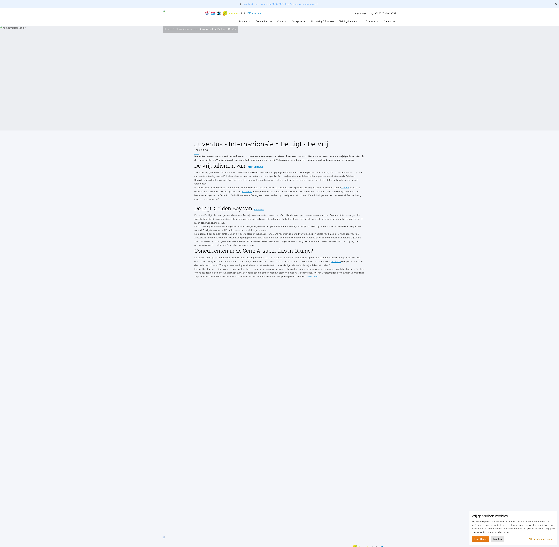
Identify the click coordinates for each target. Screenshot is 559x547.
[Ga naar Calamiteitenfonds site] (219, 13)
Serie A (345, 187)
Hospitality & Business (322, 21)
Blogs (179, 29)
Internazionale (255, 166)
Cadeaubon (390, 21)
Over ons (370, 21)
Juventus (259, 209)
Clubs (280, 21)
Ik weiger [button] (497, 539)
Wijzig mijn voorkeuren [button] (540, 539)
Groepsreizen (299, 21)
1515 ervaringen (254, 13)
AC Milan (247, 191)
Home (168, 29)
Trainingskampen (348, 21)
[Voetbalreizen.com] (181, 17)
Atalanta (336, 261)
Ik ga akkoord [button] (480, 539)
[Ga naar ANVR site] (213, 13)
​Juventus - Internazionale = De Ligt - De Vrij (210, 29)
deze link (312, 276)
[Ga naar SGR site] (207, 13)
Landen (243, 21)
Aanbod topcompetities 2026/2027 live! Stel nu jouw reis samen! (281, 4)
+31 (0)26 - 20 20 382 (385, 13)
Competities (261, 21)
